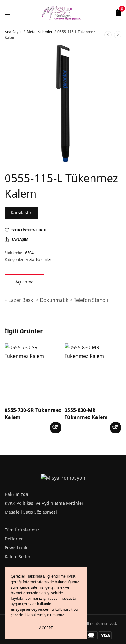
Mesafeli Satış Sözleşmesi (31, 512)
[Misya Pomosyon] (63, 12)
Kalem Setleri (18, 556)
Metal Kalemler (40, 31)
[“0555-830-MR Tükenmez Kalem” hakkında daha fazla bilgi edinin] (115, 427)
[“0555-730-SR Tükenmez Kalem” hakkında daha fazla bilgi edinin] (55, 427)
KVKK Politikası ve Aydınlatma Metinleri (45, 503)
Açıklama (24, 282)
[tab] (24, 282)
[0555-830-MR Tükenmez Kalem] (93, 372)
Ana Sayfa (13, 31)
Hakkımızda (16, 494)
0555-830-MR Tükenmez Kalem (86, 413)
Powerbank (16, 548)
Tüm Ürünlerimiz (22, 530)
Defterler (14, 539)
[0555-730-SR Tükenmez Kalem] (33, 372)
